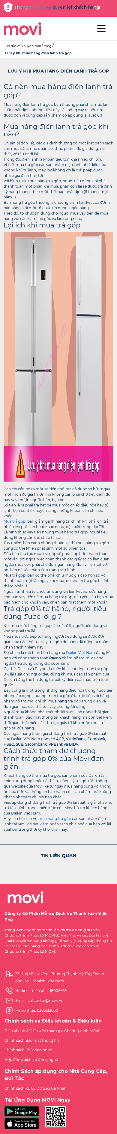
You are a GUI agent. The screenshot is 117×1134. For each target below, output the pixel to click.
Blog (48, 46)
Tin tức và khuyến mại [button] (23, 46)
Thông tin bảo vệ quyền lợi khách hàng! (57, 7)
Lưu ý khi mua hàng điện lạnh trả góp (38, 53)
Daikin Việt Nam (80, 652)
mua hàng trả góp (54, 818)
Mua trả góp (15, 521)
